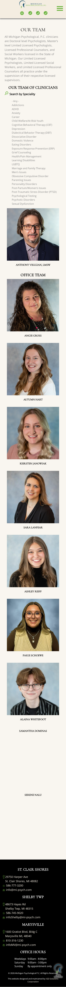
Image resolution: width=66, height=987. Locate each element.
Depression (18, 129)
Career (16, 117)
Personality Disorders (24, 184)
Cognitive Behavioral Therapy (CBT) (32, 125)
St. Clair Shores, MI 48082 (21, 881)
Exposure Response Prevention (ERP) (33, 148)
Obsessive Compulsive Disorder (30, 176)
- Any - (15, 101)
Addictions (18, 105)
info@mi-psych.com (18, 890)
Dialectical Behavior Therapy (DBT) (32, 132)
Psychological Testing (24, 196)
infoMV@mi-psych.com (20, 945)
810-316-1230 (14, 940)
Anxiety (16, 113)
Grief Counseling (21, 152)
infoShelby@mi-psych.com (22, 917)
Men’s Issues (19, 172)
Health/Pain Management (26, 156)
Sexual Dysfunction (23, 203)
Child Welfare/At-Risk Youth (27, 121)
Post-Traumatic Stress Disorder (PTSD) (34, 192)
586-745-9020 (14, 913)
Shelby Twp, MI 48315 (19, 908)
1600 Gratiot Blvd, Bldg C (21, 932)
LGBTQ (16, 164)
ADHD (15, 109)
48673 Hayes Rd (15, 904)
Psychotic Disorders (23, 199)
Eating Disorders (21, 144)
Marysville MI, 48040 (18, 936)
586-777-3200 (14, 885)
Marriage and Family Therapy (28, 168)
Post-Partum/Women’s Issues (29, 188)
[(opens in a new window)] (3, 11)
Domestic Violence (22, 140)
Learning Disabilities (23, 160)
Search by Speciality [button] (22, 94)
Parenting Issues (21, 180)
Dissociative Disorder (24, 136)
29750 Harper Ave (16, 877)
